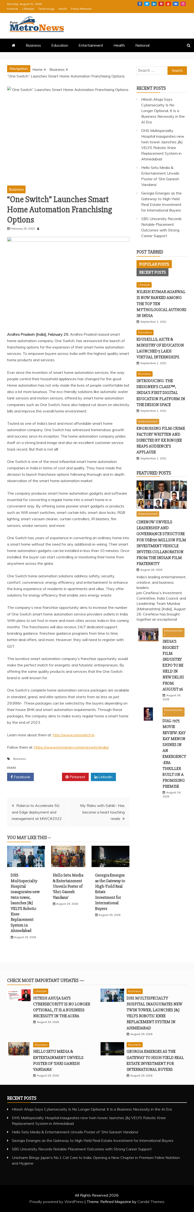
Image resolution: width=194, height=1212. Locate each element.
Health (119, 45)
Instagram (183, 4)
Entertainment (91, 45)
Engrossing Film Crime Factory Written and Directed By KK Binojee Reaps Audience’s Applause (161, 440)
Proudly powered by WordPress (56, 1201)
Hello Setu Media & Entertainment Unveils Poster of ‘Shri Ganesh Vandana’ (68, 886)
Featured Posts (154, 473)
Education (59, 45)
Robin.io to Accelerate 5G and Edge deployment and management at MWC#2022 (37, 812)
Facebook (139, 4)
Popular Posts (154, 264)
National (142, 45)
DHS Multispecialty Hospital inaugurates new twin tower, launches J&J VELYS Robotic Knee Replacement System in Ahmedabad (25, 903)
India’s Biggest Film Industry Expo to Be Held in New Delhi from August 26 (173, 665)
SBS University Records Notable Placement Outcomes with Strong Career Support (82, 1149)
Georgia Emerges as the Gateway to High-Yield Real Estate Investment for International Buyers (92, 1140)
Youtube (168, 4)
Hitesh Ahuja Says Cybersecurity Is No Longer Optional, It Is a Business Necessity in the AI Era (163, 110)
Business (33, 45)
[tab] (154, 264)
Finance (12, 8)
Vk (176, 4)
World (62, 8)
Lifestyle (28, 8)
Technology (46, 8)
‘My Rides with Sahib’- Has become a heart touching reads (102, 812)
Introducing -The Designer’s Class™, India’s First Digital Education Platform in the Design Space (161, 392)
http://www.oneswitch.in (74, 735)
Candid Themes (150, 1201)
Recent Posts (152, 272)
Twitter (147, 4)
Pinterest (161, 4)
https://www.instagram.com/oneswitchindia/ (71, 747)
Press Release (81, 8)
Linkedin (154, 4)
